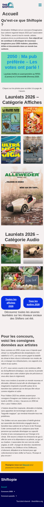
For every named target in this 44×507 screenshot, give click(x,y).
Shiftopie (9, 479)
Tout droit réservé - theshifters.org (29, 501)
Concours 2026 (7, 491)
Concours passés (8, 496)
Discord (26, 465)
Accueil (4, 487)
